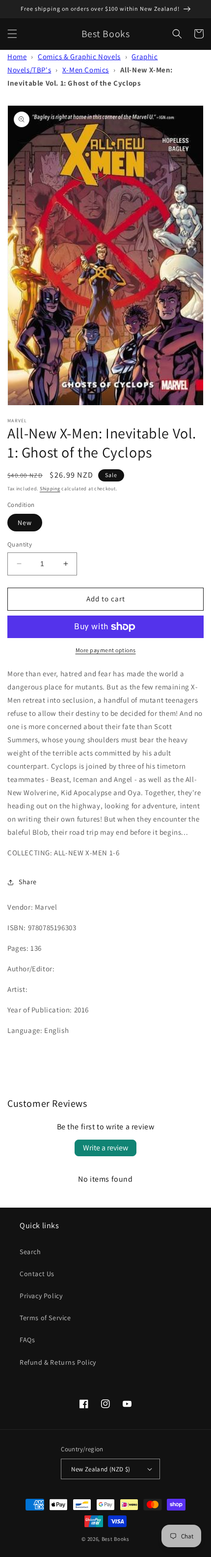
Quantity (19, 544)
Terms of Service (45, 1317)
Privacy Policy (41, 1295)
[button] (12, 34)
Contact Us (37, 1273)
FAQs (27, 1339)
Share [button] (28, 881)
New (25, 522)
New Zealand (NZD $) (101, 1469)
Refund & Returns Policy (58, 1362)
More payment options (106, 650)
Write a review (105, 1148)
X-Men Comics (85, 69)
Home (16, 56)
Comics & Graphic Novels (79, 56)
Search (30, 1251)
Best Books (116, 1538)
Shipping (50, 488)
